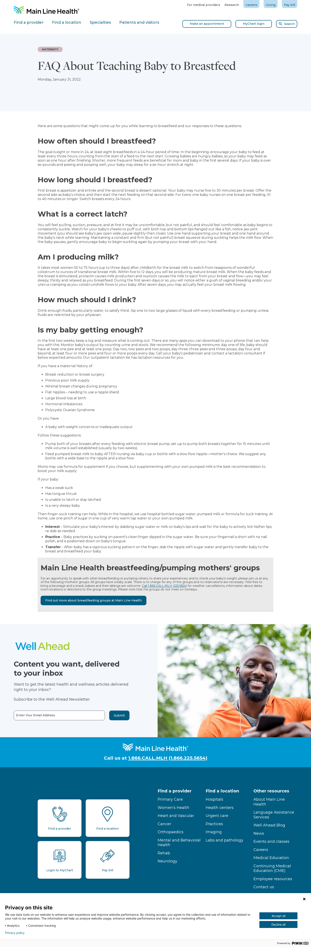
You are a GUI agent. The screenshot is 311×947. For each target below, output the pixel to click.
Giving (270, 5)
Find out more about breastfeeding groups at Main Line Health (93, 600)
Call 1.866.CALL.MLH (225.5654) (164, 586)
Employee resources (272, 879)
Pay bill (289, 5)
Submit (119, 715)
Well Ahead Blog (269, 825)
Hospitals (214, 799)
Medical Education (271, 857)
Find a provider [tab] (29, 22)
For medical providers (203, 5)
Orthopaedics (170, 832)
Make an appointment (207, 24)
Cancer (164, 824)
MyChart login (253, 24)
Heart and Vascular (176, 815)
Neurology (167, 861)
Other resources (271, 790)
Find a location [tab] (66, 22)
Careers (251, 5)
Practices (214, 824)
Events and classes (271, 841)
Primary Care (170, 799)
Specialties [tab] (100, 22)
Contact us (263, 887)
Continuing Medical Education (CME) (272, 868)
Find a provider (174, 790)
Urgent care (217, 815)
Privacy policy (15, 933)
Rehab (164, 853)
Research (231, 5)
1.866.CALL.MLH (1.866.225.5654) (167, 758)
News (258, 833)
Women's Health (173, 807)
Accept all (278, 916)
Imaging (214, 832)
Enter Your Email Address (35, 715)
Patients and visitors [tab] (139, 22)
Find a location (222, 790)
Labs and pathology (224, 840)
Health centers (220, 807)
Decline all (278, 924)
